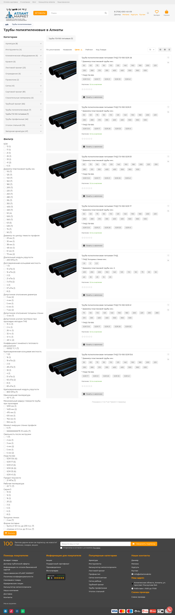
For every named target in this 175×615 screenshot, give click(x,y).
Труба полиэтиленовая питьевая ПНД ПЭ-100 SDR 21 (106, 107)
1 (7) (8, 437)
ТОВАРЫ (41, 13)
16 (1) (9, 357)
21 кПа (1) (11, 278)
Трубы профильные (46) (17, 119)
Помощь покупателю (16, 555)
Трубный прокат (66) (15, 104)
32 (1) (9, 370)
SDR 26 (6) (11, 468)
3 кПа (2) (11, 282)
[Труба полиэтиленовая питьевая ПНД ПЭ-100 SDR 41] (62, 318)
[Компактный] (169, 49)
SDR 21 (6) (11, 465)
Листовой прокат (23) (16, 68)
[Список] (165, 49)
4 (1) (8, 285)
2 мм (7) (10, 520)
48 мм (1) (11, 248)
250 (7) (10, 194)
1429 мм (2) (12, 409)
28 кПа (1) (11, 367)
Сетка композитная (98, 578)
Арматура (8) (12, 43)
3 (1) (8, 505)
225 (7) (10, 191)
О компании (25, 2)
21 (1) (9, 153)
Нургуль (135, 567)
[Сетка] (160, 49)
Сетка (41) (10, 86)
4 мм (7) (10, 316)
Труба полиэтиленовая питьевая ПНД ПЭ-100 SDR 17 (106, 206)
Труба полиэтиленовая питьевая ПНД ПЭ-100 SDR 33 (107, 156)
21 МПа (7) (11, 480)
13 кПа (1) (11, 269)
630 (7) (10, 226)
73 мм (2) (11, 254)
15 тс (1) (10, 324)
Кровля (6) (11, 62)
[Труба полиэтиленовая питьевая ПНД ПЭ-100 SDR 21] (62, 120)
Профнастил (94, 574)
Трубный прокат (96, 584)
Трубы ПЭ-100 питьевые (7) (17, 114)
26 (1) (9, 156)
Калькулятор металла (47, 2)
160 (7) (9, 181)
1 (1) (8, 266)
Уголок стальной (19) (15, 125)
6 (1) (8, 166)
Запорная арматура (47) (17, 131)
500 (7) (10, 216)
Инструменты (95, 564)
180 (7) (9, 184)
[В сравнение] (168, 62)
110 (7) (9, 171)
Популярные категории (103, 555)
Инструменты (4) (14, 49)
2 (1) (8, 275)
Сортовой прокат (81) (15, 92)
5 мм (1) (10, 303)
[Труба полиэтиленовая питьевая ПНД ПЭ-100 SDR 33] (62, 170)
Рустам (134, 571)
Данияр (134, 560)
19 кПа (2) (11, 360)
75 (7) (9, 229)
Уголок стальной (96, 591)
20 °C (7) (10, 486)
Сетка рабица (95, 581)
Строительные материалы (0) (20, 98)
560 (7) (10, 219)
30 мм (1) (11, 241)
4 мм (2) (10, 446)
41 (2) (9, 162)
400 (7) (10, 207)
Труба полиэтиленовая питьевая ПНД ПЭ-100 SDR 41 (106, 305)
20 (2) (9, 501)
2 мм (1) (10, 440)
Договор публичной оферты (17, 564)
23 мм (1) (10, 238)
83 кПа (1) (11, 386)
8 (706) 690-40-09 (123, 11)
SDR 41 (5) (11, 474)
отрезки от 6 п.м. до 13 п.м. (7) (20, 529)
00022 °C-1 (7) (13, 348)
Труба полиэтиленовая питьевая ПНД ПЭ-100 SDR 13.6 (107, 354)
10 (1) (9, 492)
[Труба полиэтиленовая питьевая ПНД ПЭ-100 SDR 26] (62, 71)
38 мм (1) (11, 244)
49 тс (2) (10, 340)
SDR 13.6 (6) (12, 458)
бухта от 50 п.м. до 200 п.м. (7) (20, 526)
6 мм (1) (10, 307)
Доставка (8, 594)
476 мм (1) (11, 412)
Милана (135, 564)
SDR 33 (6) (11, 471)
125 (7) (9, 175)
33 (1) (9, 159)
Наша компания (11, 590)
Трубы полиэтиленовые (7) (18, 110)
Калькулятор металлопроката (17, 587)
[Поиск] (105, 13)
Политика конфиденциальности (18, 577)
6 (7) (9, 428)
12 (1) (9, 495)
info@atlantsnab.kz (142, 574)
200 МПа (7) (12, 260)
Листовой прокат (97, 571)
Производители (53, 567)
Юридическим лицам (13, 583)
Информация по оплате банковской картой (20, 568)
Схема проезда (140, 592)
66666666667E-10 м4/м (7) (19, 431)
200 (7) (10, 187)
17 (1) (9, 150)
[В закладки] (168, 57)
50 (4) (9, 213)
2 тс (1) (10, 327)
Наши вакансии (63, 2)
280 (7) (10, 197)
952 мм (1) (11, 422)
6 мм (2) (10, 453)
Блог (34, 2)
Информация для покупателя (63, 555)
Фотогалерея (52, 571)
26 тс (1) (10, 330)
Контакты (8, 597)
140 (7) (9, 178)
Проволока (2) (12, 80)
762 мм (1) (11, 419)
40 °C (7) (10, 398)
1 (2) (8, 354)
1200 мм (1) (11, 406)
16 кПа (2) (11, 272)
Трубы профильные (98, 588)
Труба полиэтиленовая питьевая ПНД (100, 255)
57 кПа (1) (11, 288)
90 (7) (9, 232)
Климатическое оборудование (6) (22, 55)
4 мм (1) (10, 300)
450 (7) (10, 210)
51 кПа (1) (11, 376)
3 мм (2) (10, 297)
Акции (49, 560)
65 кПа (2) (11, 380)
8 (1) (8, 291)
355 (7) (10, 203)
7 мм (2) (10, 310)
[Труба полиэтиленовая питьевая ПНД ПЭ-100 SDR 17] (62, 219)
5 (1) (8, 508)
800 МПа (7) (12, 392)
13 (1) (9, 146)
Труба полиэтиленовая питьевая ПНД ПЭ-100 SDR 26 (107, 58)
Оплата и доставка (11, 2)
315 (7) (9, 200)
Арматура (93, 560)
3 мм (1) (10, 443)
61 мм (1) (10, 251)
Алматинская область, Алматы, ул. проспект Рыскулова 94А (150, 584)
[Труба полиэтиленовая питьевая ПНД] (62, 269)
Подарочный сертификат (57, 564)
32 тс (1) (10, 333)
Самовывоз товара (12, 580)
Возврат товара (11, 560)
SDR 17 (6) (11, 462)
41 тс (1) (10, 337)
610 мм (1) (11, 416)
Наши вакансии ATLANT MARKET (19, 573)
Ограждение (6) (13, 74)
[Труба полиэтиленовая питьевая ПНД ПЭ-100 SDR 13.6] (62, 368)
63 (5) (9, 223)
